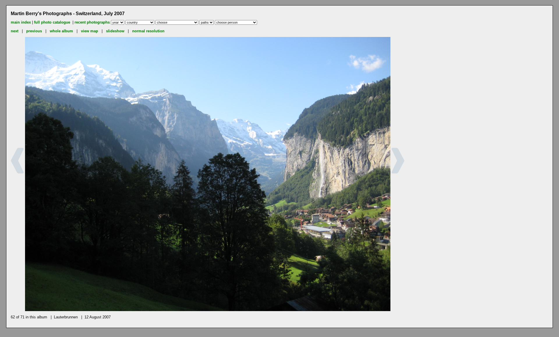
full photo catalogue (52, 22)
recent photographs (92, 22)
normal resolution (148, 31)
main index (21, 22)
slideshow (115, 31)
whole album (61, 31)
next (14, 31)
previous (34, 31)
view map (89, 31)
